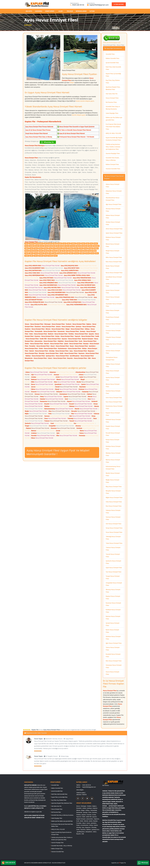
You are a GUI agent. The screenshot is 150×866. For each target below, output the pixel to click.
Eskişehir (78, 246)
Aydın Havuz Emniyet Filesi (114, 233)
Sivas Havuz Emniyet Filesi (114, 532)
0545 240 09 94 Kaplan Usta (111, 43)
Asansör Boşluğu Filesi (113, 153)
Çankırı (37, 246)
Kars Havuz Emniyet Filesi (114, 402)
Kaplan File (123, 863)
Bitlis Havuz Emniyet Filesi (114, 257)
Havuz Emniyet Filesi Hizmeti (42, 265)
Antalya (59, 243)
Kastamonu (59, 248)
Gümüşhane (96, 246)
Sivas (89, 250)
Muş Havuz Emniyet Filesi (114, 486)
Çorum (41, 246)
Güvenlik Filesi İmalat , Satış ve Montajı (61, 845)
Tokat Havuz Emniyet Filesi (114, 543)
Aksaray (66, 253)
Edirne (57, 246)
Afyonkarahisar (39, 243)
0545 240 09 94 (78, 5)
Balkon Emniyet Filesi (112, 164)
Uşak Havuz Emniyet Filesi (114, 568)
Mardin (40, 250)
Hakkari (26, 248)
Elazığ (62, 246)
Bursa (26, 246)
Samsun (77, 250)
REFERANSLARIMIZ (81, 11)
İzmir (50, 248)
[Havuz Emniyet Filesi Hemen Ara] (111, 36)
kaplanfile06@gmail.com (99, 5)
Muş (50, 250)
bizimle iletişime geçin (79, 115)
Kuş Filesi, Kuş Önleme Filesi (58, 800)
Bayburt (71, 253)
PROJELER (70, 11)
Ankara (54, 243)
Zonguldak (59, 253)
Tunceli (36, 253)
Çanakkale (31, 246)
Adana (26, 243)
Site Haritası (105, 785)
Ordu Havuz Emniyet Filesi (114, 502)
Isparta (35, 248)
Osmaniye (50, 255)
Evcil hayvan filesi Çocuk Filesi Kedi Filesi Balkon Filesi (113, 126)
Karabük (41, 255)
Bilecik (78, 243)
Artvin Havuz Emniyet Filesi (114, 229)
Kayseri (65, 248)
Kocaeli (81, 248)
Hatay (31, 248)
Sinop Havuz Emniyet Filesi (114, 528)
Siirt (81, 250)
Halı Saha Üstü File (111, 94)
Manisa (26, 250)
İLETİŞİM (92, 11)
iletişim (72, 82)
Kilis (45, 255)
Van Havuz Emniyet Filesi (113, 572)
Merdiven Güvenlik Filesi (109, 820)
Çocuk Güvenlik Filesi (112, 63)
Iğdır (32, 255)
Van (50, 253)
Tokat (26, 253)
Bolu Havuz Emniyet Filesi (114, 262)
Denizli (46, 246)
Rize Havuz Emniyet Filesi (113, 506)
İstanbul (46, 248)
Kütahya (91, 248)
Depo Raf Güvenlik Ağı (111, 822)
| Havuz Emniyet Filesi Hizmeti (36, 372)
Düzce (55, 255)
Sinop (85, 250)
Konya (85, 248)
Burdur (95, 243)
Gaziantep (84, 246)
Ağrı (45, 243)
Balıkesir (74, 243)
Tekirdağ (94, 250)
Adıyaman (32, 243)
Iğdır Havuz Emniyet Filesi (114, 643)
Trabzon (31, 253)
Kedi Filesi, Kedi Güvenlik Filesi (59, 794)
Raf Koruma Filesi (111, 102)
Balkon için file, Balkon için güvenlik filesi (62, 821)
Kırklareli (71, 248)
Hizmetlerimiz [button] (49, 11)
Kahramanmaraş (34, 250)
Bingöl (83, 243)
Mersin (40, 248)
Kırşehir (76, 248)
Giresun (90, 246)
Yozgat (54, 253)
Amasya (49, 243)
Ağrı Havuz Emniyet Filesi (113, 204)
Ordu (63, 250)
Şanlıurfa (41, 253)
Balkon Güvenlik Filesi (112, 58)
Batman (87, 253)
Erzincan (67, 246)
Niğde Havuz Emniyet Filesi (114, 497)
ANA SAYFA (29, 11)
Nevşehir (54, 250)
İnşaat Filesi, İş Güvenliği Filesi (59, 797)
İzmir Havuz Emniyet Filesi (114, 397)
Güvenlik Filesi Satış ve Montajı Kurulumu (62, 815)
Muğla (45, 250)
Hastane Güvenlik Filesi (113, 169)
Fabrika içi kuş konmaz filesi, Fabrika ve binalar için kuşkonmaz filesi (113, 146)
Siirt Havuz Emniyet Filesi (113, 524)
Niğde (59, 250)
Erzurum (72, 246)
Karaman (76, 253)
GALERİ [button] (60, 11)
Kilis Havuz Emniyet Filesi (113, 661)
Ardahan (27, 255)
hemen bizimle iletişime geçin (85, 101)
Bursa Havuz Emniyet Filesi (114, 273)
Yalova (35, 255)
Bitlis (87, 243)
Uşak (46, 253)
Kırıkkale (82, 253)
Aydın (68, 243)
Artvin (64, 243)
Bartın (96, 253)
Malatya (96, 248)
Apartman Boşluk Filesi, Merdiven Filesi (61, 803)
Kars (54, 248)
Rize (67, 250)
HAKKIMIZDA (38, 11)
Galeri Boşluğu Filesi (112, 113)
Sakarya (71, 250)
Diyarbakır (52, 246)
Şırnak (92, 253)
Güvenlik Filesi (110, 54)
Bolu (91, 243)
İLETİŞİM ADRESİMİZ (119, 4)
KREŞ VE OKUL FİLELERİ (113, 133)
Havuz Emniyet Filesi (112, 98)
